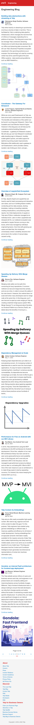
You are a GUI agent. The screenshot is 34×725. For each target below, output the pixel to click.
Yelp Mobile (6, 696)
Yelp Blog (5, 689)
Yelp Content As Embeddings (12, 510)
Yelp (3, 3)
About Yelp (6, 666)
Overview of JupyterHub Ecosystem (15, 191)
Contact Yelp (6, 691)
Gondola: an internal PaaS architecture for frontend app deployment (16, 567)
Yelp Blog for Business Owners (11, 716)
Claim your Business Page (10, 705)
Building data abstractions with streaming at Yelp (13, 17)
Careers (5, 668)
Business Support (8, 714)
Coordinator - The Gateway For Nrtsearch (13, 104)
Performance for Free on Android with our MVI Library (16, 438)
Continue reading (7, 64)
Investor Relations (8, 672)
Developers (6, 698)
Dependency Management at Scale (14, 353)
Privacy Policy (7, 679)
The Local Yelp (7, 687)
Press (4, 670)
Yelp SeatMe (6, 710)
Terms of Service (7, 677)
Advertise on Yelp (8, 708)
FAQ (4, 693)
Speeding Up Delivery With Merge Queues (14, 275)
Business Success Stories (10, 712)
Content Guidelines (8, 675)
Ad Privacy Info (7, 681)
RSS (4, 700)
